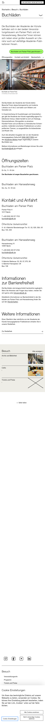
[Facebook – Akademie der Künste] (13, 660)
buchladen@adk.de (9, 149)
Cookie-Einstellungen (10, 719)
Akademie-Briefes (11, 140)
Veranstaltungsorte (10, 677)
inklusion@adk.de (20, 293)
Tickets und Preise (10, 683)
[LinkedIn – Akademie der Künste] (29, 660)
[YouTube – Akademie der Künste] (21, 660)
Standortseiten (13, 302)
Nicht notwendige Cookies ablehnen (31, 718)
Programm (7, 680)
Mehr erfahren (22, 359)
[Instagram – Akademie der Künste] (5, 660)
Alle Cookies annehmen (31, 712)
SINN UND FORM (28, 137)
